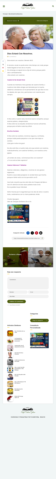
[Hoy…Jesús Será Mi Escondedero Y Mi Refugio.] (10, 369)
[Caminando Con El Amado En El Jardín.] (10, 348)
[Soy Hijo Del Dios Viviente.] (10, 355)
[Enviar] (18, 20)
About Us (42, 417)
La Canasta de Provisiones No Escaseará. (18, 340)
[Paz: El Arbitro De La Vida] (10, 333)
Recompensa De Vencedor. (19, 389)
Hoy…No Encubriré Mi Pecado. (20, 375)
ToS (29, 417)
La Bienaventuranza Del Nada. (20, 361)
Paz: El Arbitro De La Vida (20, 332)
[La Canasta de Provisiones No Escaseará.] (10, 341)
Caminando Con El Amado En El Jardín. (20, 346)
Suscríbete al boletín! (15, 305)
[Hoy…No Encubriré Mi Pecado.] (10, 377)
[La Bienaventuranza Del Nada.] (10, 362)
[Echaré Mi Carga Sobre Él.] (10, 398)
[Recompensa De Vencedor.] (10, 391)
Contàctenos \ (15, 417)
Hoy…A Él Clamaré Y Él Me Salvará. (20, 382)
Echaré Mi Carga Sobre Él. (19, 397)
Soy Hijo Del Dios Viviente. (19, 353)
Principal (5, 14)
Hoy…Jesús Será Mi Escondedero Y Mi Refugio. (19, 369)
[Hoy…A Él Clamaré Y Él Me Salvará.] (10, 384)
